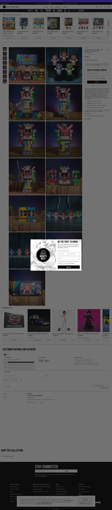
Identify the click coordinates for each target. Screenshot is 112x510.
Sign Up (68, 267)
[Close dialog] (80, 241)
